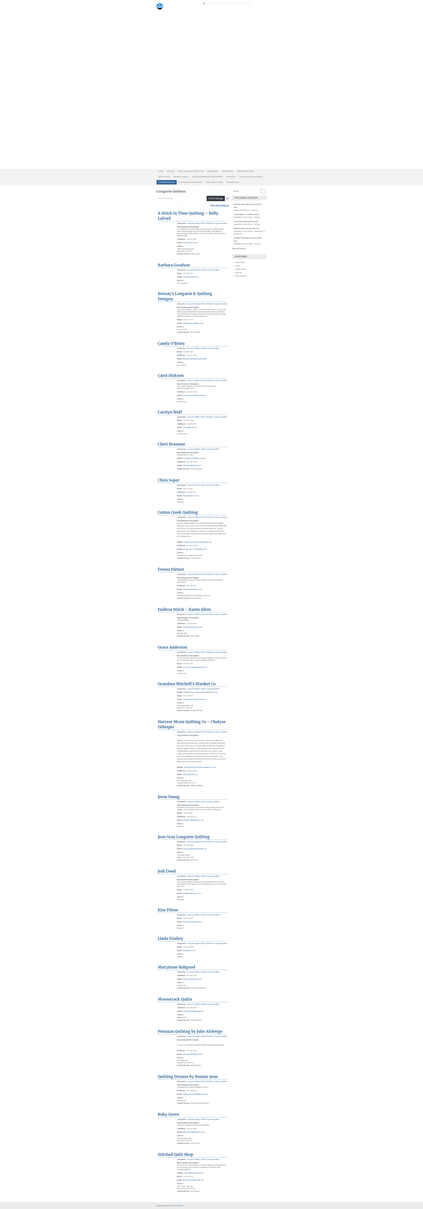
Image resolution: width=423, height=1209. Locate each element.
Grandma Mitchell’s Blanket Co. (187, 684)
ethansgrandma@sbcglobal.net (194, 359)
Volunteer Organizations (190, 182)
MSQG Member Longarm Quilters (214, 223)
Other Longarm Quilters (210, 270)
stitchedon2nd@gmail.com (192, 1180)
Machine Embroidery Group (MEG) (207, 177)
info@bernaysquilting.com (192, 323)
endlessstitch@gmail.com (192, 627)
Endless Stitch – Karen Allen (184, 609)
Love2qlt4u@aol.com (190, 277)
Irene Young (169, 797)
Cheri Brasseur (171, 444)
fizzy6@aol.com (188, 950)
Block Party (239, 262)
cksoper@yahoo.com (190, 496)
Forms (237, 266)
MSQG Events (164, 177)
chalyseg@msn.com (190, 774)
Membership (213, 171)
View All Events (239, 249)
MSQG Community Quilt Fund (191, 171)
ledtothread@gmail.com (191, 465)
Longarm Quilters (166, 182)
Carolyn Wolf (170, 412)
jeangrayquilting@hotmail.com (194, 849)
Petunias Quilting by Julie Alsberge (190, 1031)
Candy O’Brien (171, 343)
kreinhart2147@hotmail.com (193, 1011)
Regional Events (181, 177)
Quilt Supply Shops (214, 182)
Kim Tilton (168, 910)
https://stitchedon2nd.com (194, 1173)
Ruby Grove (168, 1114)
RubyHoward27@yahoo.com (193, 1132)
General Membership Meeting (246, 221)
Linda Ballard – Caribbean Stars (246, 214)
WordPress (179, 1206)
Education (231, 177)
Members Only (233, 182)
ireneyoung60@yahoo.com (193, 820)
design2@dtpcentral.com (192, 589)
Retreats (238, 273)
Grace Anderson (172, 647)
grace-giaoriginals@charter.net (194, 667)
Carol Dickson (171, 375)
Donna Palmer (171, 569)
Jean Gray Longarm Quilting (184, 837)
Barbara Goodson (174, 265)
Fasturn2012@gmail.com (191, 922)
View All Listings (219, 205)
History (170, 171)
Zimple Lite (160, 1206)
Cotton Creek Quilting (178, 512)
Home (160, 171)
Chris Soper (168, 480)
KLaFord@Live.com (189, 243)
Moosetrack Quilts (175, 999)
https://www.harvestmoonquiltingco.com (200, 767)
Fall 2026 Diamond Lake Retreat (246, 229)
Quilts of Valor (240, 269)
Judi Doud (167, 871)
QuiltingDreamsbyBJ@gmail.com (195, 1094)
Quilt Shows (227, 171)
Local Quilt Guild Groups (250, 177)
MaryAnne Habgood (176, 967)
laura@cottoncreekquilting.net (194, 549)
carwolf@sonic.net (189, 427)
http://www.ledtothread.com (195, 458)
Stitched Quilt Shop (175, 1154)
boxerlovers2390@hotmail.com (194, 395)
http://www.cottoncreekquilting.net (197, 542)
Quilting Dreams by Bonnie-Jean (188, 1076)
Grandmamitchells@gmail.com (194, 699)
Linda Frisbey (170, 938)
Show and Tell (240, 276)
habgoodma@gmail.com (191, 979)
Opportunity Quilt (245, 171)
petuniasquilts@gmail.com (192, 1054)
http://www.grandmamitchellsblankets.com (201, 692)
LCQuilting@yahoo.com (191, 893)
